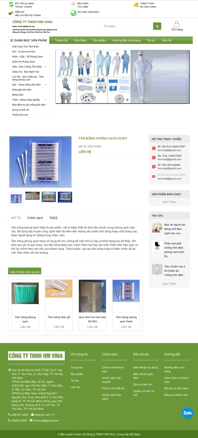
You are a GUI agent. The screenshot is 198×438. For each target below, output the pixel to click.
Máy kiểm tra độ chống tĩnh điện (29, 105)
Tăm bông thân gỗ (59, 317)
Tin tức (75, 380)
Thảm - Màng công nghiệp (26, 99)
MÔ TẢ (16, 218)
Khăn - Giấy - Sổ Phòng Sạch (27, 56)
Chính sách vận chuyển (111, 379)
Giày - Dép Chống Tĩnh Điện (27, 66)
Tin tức (151, 40)
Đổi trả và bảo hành (176, 388)
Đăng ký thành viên (176, 394)
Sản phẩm (99, 40)
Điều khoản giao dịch (143, 375)
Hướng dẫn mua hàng (126, 40)
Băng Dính (17, 94)
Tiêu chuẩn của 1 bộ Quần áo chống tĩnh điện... (175, 270)
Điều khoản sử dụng (145, 367)
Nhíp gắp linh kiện (21, 89)
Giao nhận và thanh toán (176, 379)
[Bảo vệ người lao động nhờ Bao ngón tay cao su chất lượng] (157, 227)
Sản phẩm (77, 374)
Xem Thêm (169, 202)
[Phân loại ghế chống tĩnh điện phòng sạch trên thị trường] (157, 246)
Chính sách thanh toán (113, 369)
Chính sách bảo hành (111, 396)
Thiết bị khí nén (20, 115)
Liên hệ (75, 387)
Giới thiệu (80, 40)
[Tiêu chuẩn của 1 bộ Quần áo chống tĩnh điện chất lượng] (157, 269)
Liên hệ (166, 40)
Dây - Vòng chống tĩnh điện (26, 84)
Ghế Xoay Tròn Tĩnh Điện (25, 46)
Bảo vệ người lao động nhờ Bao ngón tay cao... (174, 229)
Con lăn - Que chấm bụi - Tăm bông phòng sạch (28, 78)
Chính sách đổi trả (113, 388)
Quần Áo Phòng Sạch (23, 61)
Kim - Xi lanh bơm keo (23, 51)
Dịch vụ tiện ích (142, 384)
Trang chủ (77, 367)
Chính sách (35, 218)
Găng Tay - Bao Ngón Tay (25, 71)
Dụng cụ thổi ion (20, 110)
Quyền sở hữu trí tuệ (143, 392)
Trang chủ (61, 40)
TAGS (53, 218)
